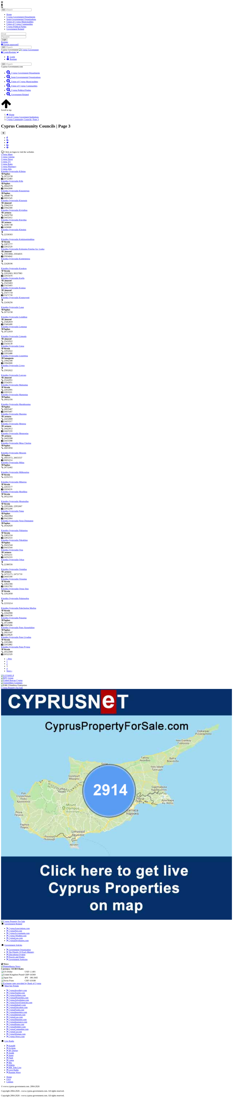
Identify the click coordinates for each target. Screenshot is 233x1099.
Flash (10, 1058)
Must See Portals (11, 986)
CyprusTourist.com (16, 993)
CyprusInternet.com (16, 1015)
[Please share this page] (3, 133)
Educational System (16, 954)
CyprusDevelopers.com (18, 940)
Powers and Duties (16, 957)
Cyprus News (7, 159)
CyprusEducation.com (18, 1007)
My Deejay (13, 1050)
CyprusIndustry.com (17, 1005)
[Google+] (7, 140)
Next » (9, 671)
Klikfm (11, 1065)
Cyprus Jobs (6, 169)
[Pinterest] (7, 147)
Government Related (15, 29)
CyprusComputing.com (18, 1029)
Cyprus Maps (7, 154)
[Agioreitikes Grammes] (11, 683)
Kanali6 (11, 1046)
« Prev (9, 659)
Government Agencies (18, 959)
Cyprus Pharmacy (8, 166)
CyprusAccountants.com (19, 933)
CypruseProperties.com (18, 998)
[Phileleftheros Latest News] (10, 966)
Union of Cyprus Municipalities (19, 22)
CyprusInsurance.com (17, 1022)
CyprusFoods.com (16, 1010)
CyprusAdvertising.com (18, 1000)
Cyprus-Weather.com (17, 936)
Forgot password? (11, 44)
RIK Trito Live (14, 1067)
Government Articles (13, 945)
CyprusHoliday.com (17, 1027)
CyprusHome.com (16, 1024)
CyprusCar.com (15, 1032)
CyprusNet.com (15, 931)
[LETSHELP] (7, 675)
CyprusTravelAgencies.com (20, 1002)
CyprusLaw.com (15, 938)
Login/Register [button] (10, 52)
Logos (11, 1060)
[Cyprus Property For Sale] (13, 921)
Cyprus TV (6, 162)
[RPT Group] (7, 678)
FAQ (8, 1079)
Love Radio (13, 1070)
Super (10, 1055)
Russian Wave (14, 1072)
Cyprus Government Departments (20, 17)
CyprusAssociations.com (19, 928)
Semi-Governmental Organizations (21, 19)
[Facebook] (7, 138)
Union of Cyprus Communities (19, 24)
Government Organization (19, 950)
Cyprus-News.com (16, 1036)
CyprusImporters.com (17, 1012)
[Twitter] (7, 142)
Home (9, 14)
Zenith (11, 1053)
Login (4, 40)
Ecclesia (12, 1048)
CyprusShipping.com (17, 1019)
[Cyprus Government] (29, 50)
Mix (10, 1063)
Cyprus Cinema (7, 157)
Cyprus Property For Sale (12, 688)
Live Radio (9, 1041)
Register (4, 42)
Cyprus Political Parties (16, 26)
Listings (9, 1082)
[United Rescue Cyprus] (12, 680)
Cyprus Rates (7, 164)
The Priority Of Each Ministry (21, 952)
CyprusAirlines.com (17, 995)
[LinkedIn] (7, 145)
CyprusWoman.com (16, 1034)
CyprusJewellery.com (17, 990)
